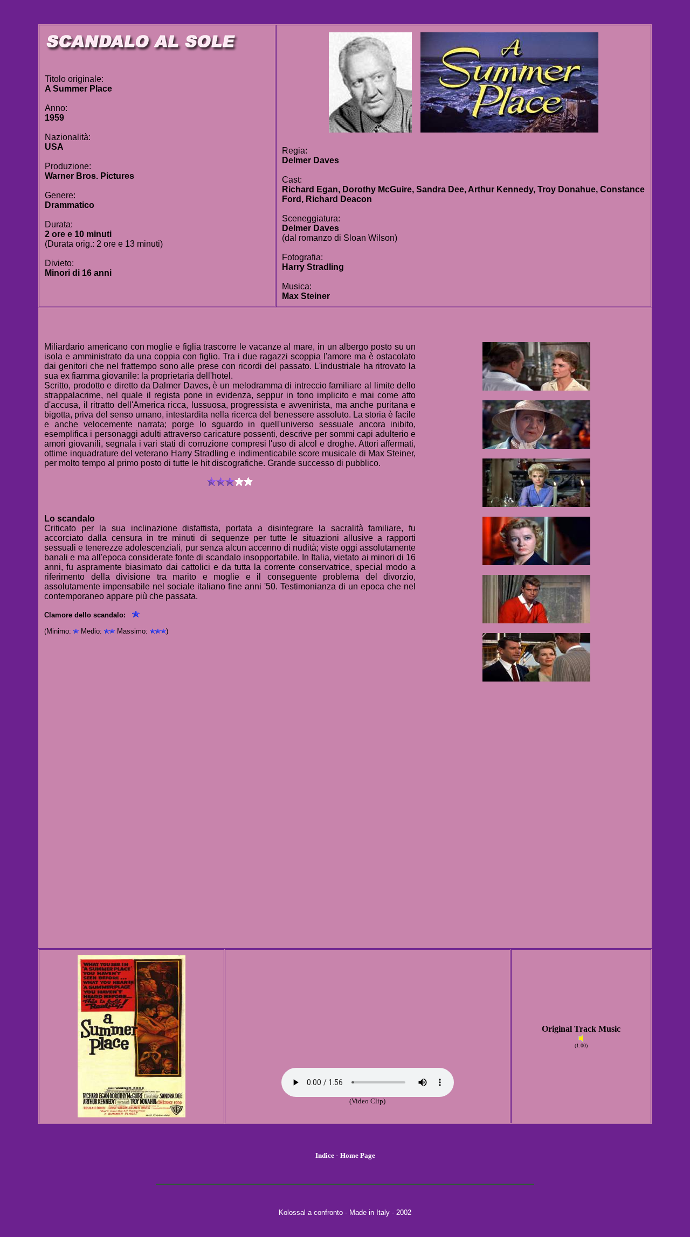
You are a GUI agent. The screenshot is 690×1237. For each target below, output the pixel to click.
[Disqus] (230, 807)
